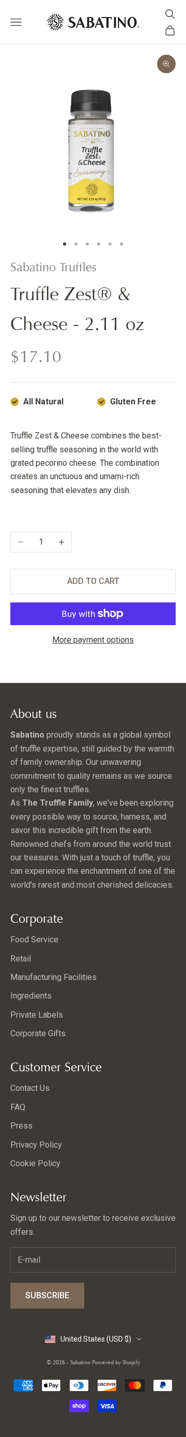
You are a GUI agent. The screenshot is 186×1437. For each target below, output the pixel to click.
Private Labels (36, 1015)
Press (21, 1126)
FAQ (17, 1107)
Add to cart (93, 581)
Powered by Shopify (116, 1362)
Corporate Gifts (38, 1033)
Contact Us (30, 1088)
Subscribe (47, 1295)
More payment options (93, 640)
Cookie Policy (35, 1163)
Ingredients (31, 996)
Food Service (34, 939)
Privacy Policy (36, 1145)
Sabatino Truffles (53, 267)
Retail (20, 959)
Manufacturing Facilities (53, 977)
